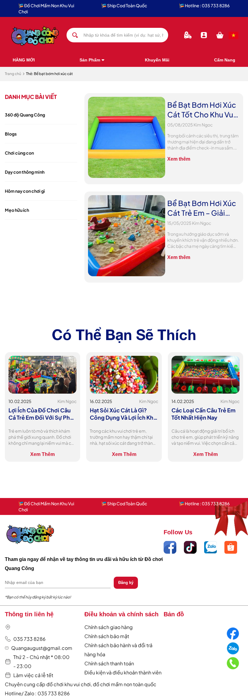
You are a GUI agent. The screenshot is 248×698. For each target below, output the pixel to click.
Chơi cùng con (19, 153)
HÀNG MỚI (24, 59)
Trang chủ (13, 73)
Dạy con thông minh (24, 172)
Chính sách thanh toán (109, 663)
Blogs (11, 133)
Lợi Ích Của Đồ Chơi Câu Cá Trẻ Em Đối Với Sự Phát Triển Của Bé (41, 414)
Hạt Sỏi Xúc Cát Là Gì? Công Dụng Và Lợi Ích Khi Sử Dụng (122, 414)
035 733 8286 (29, 639)
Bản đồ (174, 614)
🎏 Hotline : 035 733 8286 (204, 5)
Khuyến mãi (157, 59)
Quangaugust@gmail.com (41, 648)
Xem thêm (178, 159)
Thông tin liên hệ (29, 614)
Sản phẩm (90, 59)
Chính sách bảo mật (106, 636)
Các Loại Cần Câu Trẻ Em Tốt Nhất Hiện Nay (203, 414)
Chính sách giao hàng (108, 627)
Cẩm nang (224, 59)
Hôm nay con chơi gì (25, 191)
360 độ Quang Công (25, 114)
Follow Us (178, 532)
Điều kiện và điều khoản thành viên (123, 672)
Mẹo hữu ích (17, 210)
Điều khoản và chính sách (121, 614)
